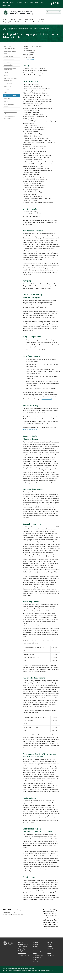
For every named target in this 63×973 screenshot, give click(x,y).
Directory (19, 2)
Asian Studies (7, 62)
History (6, 75)
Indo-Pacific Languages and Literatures (10, 79)
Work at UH (36, 961)
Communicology (8, 65)
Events (34, 959)
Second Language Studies (9, 105)
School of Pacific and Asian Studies (9, 117)
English (6, 72)
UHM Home (5, 2)
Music (5, 92)
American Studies (8, 56)
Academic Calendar (23, 944)
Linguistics (7, 89)
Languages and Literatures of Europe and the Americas (11, 84)
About (5, 19)
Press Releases (37, 957)
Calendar (12, 19)
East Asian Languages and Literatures (10, 68)
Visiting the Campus (23, 955)
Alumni (4, 5)
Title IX (35, 953)
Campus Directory (23, 946)
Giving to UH (50, 946)
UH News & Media (38, 955)
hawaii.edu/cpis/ (31, 59)
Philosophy (7, 98)
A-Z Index (12, 2)
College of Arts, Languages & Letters (38, 28)
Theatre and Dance (9, 109)
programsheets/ (46, 399)
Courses (19, 19)
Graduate (40, 19)
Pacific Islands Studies (10, 95)
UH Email (49, 942)
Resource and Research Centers (10, 112)
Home (4, 28)
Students (25, 2)
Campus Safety (37, 951)
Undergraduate (29, 19)
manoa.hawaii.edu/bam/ (30, 429)
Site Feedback (51, 949)
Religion (6, 101)
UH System (50, 955)
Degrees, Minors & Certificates (12, 22)
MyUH (8, 5)
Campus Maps (22, 949)
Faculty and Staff (34, 2)
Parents (42, 2)
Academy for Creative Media (10, 52)
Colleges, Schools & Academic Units (34, 22)
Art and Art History (9, 59)
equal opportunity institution (26, 968)
